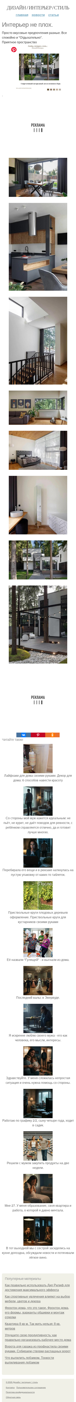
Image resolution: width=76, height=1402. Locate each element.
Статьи (53, 14)
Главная (22, 14)
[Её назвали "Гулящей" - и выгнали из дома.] (38, 955)
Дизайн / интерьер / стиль (38, 7)
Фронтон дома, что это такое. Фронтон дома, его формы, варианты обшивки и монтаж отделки (37, 1312)
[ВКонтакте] (23, 735)
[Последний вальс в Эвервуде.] (38, 993)
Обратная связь (13, 1397)
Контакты (10, 1387)
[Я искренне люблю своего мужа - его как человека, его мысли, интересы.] (38, 1030)
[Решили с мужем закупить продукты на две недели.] (38, 1158)
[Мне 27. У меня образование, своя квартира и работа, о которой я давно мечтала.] (38, 1201)
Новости (38, 14)
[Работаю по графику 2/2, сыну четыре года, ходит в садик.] (38, 1115)
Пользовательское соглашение (31, 1387)
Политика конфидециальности (20, 1392)
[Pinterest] (38, 735)
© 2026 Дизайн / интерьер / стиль (22, 1382)
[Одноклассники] (52, 735)
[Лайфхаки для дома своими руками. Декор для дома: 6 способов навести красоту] (38, 771)
